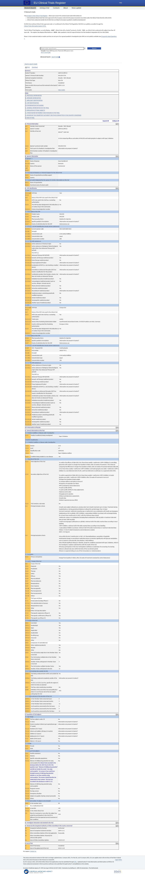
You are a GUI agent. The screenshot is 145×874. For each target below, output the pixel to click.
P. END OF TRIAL (29, 118)
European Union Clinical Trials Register (37, 16)
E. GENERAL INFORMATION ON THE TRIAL (37, 108)
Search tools (55, 57)
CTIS (75, 862)
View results (61, 90)
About (65, 8)
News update (76, 8)
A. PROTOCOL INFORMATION (33, 95)
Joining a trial (44, 8)
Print (28, 67)
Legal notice (118, 860)
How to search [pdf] (46, 52)
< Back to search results (30, 64)
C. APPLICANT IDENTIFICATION (34, 100)
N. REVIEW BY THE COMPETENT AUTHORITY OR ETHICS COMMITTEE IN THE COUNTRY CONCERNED (53, 115)
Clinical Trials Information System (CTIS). (35, 26)
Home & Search (30, 8)
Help (120, 3)
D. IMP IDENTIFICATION (32, 103)
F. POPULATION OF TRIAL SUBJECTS (35, 110)
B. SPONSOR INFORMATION (33, 98)
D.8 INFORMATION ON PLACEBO (34, 105)
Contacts (56, 8)
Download (35, 67)
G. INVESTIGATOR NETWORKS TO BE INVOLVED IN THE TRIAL (42, 113)
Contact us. (33, 851)
